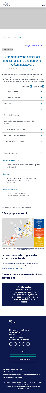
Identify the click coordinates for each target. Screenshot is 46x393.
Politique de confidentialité (21, 382)
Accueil (4, 37)
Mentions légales (8, 382)
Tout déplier (38, 86)
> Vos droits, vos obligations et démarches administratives (22, 374)
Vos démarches (12, 37)
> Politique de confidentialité (12, 377)
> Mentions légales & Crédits (12, 369)
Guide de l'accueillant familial (17, 194)
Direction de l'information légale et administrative (17, 207)
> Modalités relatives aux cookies (14, 372)
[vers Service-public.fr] (33, 45)
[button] (23, 92)
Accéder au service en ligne (12, 268)
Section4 (26, 388)
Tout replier (26, 86)
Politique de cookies (36, 382)
